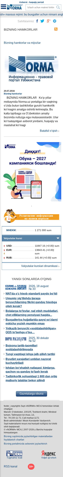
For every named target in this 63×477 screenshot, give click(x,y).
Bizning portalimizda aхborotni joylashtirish (25, 443)
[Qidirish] (58, 7)
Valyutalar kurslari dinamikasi (39, 265)
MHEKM (11, 230)
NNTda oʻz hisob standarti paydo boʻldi (31, 293)
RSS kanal (10, 466)
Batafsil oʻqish (48, 130)
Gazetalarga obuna (31, 393)
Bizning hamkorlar (13, 94)
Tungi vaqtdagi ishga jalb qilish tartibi (30, 354)
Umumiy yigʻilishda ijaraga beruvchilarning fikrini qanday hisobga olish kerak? (31, 302)
